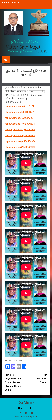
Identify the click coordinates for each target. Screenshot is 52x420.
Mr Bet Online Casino (40, 379)
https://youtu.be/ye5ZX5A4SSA (20, 141)
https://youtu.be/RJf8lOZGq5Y (19, 112)
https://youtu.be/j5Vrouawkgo (19, 118)
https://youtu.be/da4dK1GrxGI (19, 106)
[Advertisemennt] (26, 46)
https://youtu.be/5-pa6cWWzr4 (20, 135)
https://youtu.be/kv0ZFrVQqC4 (20, 123)
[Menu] (13, 59)
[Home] (6, 60)
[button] (13, 59)
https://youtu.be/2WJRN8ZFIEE (20, 147)
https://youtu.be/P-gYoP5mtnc (20, 129)
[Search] (47, 60)
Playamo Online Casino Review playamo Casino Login (13, 382)
